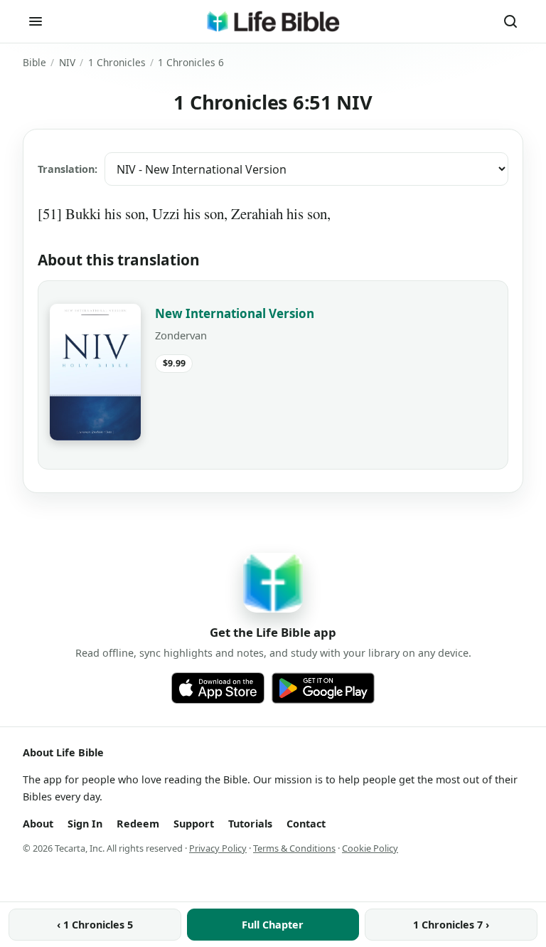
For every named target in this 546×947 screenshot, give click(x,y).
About (38, 823)
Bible (34, 62)
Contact (306, 823)
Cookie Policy (370, 848)
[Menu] (35, 21)
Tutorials (250, 823)
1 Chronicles (117, 62)
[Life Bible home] (273, 21)
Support (193, 823)
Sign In (85, 823)
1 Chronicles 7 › (451, 924)
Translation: (67, 169)
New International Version (234, 313)
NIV (67, 62)
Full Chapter (273, 924)
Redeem (138, 823)
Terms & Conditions (294, 848)
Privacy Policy (218, 848)
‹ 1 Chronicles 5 (95, 924)
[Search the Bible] (510, 21)
